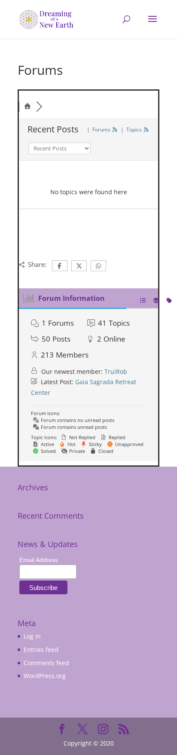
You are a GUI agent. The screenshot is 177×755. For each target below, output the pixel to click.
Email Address (38, 559)
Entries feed (41, 649)
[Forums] (27, 106)
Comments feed (46, 663)
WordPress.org (45, 676)
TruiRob (115, 371)
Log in (32, 636)
